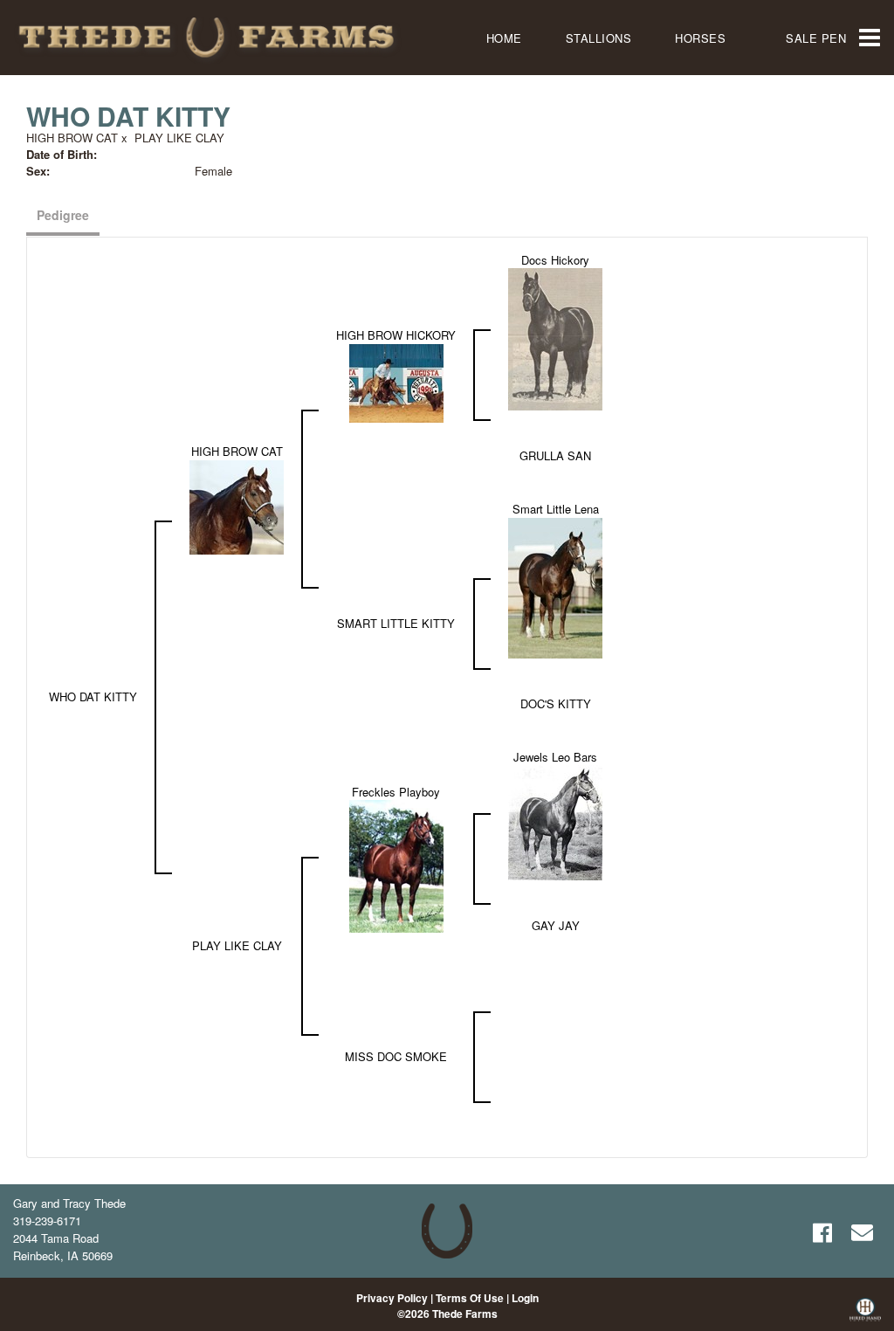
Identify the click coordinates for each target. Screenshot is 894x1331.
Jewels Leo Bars (555, 756)
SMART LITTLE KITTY (396, 623)
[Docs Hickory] (555, 337)
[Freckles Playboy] (396, 865)
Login (525, 1298)
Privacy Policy (392, 1298)
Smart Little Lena (555, 508)
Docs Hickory (555, 260)
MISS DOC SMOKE (396, 1056)
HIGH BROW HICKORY (396, 335)
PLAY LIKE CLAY (179, 137)
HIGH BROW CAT (72, 137)
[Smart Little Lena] (555, 586)
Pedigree (63, 215)
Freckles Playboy (396, 791)
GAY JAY (556, 925)
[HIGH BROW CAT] (236, 505)
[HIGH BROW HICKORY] (396, 381)
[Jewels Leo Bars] (555, 821)
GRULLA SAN (555, 455)
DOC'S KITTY (555, 703)
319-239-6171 (47, 1220)
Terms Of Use (470, 1298)
